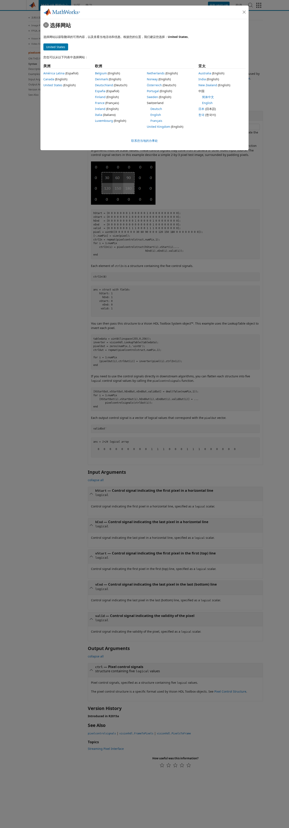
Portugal (153, 91)
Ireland (100, 109)
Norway (152, 79)
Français (156, 121)
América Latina (54, 73)
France (100, 103)
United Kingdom (158, 127)
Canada (48, 79)
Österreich (154, 85)
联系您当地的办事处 (144, 141)
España (100, 91)
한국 (201, 115)
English (155, 115)
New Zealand (207, 85)
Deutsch (156, 109)
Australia (204, 73)
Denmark (101, 79)
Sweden (152, 97)
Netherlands (156, 73)
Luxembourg (104, 121)
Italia (98, 115)
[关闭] (244, 12)
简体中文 (208, 97)
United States (52, 85)
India (202, 79)
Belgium (101, 73)
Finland (100, 97)
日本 (201, 109)
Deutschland (104, 85)
